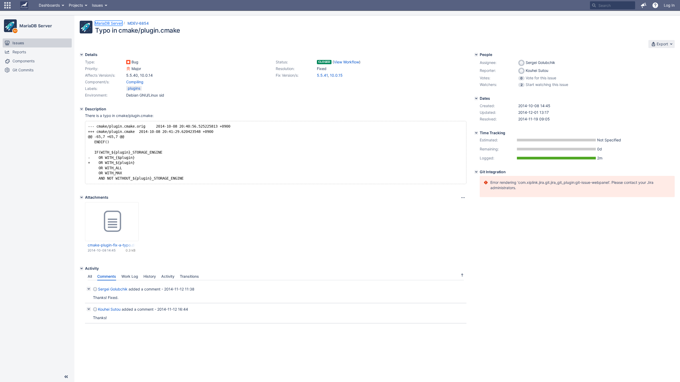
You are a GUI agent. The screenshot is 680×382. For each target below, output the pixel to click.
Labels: (91, 88)
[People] (476, 55)
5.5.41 (322, 75)
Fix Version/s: (287, 75)
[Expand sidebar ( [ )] (66, 377)
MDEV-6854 (138, 23)
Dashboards (49, 5)
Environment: (96, 95)
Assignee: (488, 62)
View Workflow (346, 62)
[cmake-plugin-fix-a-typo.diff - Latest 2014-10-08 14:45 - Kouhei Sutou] (111, 221)
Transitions (189, 276)
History (149, 276)
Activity (168, 276)
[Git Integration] (476, 172)
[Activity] (81, 268)
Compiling (134, 82)
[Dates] (476, 98)
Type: (90, 62)
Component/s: (97, 82)
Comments (106, 276)
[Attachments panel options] (463, 197)
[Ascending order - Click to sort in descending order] (462, 275)
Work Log (129, 276)
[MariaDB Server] (10, 25)
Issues (97, 5)
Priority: (91, 68)
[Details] (81, 55)
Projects (76, 5)
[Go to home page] (24, 5)
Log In (669, 5)
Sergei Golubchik (113, 289)
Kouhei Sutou (109, 309)
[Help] (655, 5)
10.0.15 (336, 75)
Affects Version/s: (100, 75)
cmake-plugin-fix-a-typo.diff (111, 245)
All (90, 276)
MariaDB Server (35, 25)
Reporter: (488, 70)
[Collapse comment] (89, 289)
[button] (7, 5)
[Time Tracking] (476, 133)
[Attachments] (81, 197)
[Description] (81, 109)
